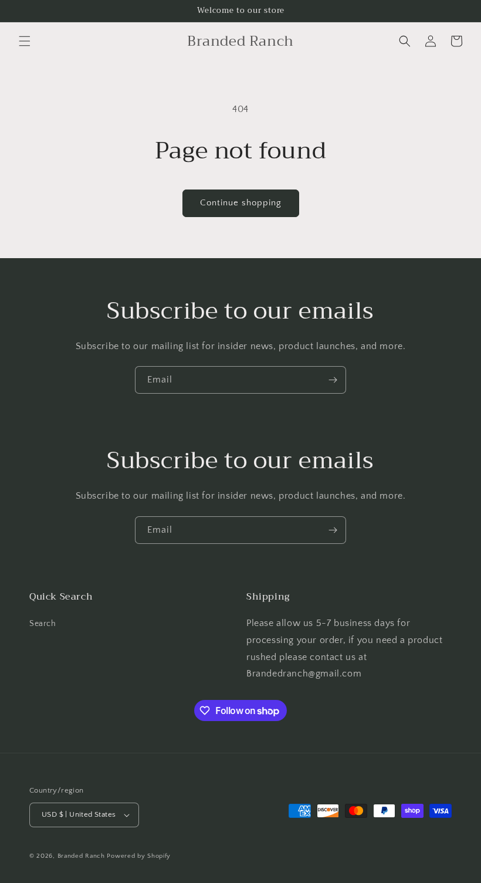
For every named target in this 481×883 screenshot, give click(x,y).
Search (42, 623)
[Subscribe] (332, 380)
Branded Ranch (82, 856)
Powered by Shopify (139, 856)
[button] (25, 41)
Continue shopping (241, 203)
